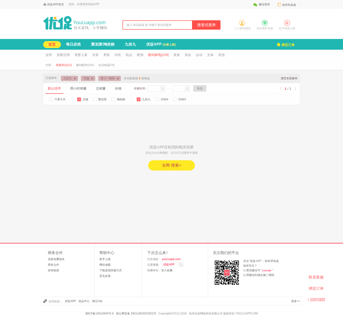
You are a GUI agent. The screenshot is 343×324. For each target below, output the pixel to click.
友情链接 (53, 270)
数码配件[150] (85, 65)
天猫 (86, 78)
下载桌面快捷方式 (110, 270)
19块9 (164, 99)
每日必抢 (73, 44)
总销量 (101, 88)
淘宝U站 (97, 301)
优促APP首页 (55, 4)
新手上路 (105, 259)
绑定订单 (285, 44)
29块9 (182, 99)
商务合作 (53, 264)
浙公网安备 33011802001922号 (136, 313)
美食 (176, 55)
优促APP (161, 44)
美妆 (188, 55)
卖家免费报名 (56, 259)
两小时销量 (78, 88)
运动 (199, 55)
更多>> (295, 301)
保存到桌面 (286, 5)
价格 (118, 88)
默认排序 (54, 88)
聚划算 (102, 99)
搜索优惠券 (206, 25)
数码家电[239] (158, 55)
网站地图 (105, 264)
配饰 (140, 55)
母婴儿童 (81, 55)
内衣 (118, 55)
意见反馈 (105, 276)
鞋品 (129, 55)
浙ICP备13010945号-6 (99, 313)
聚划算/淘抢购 (103, 44)
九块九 (130, 44)
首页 (52, 44)
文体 (210, 55)
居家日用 (63, 55)
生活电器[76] (106, 65)
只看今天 (60, 99)
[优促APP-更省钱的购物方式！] (79, 30)
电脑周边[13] (64, 65)
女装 (95, 55)
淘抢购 (121, 99)
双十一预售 (108, 78)
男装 (106, 55)
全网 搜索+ (171, 165)
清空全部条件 (289, 78)
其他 (221, 55)
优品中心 (84, 301)
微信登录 (261, 4)
